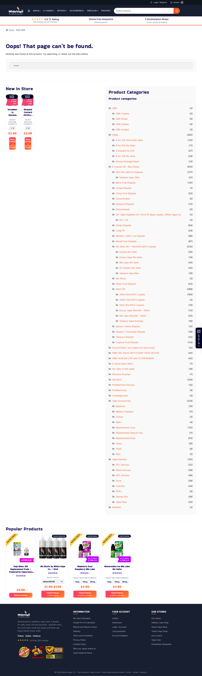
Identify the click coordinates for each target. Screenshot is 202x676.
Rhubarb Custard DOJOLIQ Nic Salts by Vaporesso (28, 112)
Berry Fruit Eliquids (125, 182)
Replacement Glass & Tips (129, 432)
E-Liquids (48, 11)
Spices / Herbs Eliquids (128, 326)
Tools (118, 448)
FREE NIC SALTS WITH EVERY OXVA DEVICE (135, 353)
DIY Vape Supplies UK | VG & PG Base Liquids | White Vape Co (148, 214)
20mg (92, 582)
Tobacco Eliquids (125, 337)
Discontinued (122, 209)
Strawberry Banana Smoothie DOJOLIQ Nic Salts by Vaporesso (12, 112)
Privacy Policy (79, 640)
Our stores (156, 618)
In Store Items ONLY (122, 363)
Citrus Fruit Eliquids (126, 193)
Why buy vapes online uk (84, 648)
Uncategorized (120, 395)
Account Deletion (120, 635)
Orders (115, 618)
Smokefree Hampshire (161, 644)
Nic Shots (121, 278)
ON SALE (117, 379)
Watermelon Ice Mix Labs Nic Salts (117, 568)
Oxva (118, 480)
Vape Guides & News (82, 653)
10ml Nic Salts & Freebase (129, 172)
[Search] (177, 11)
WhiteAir (116, 507)
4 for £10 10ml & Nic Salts (129, 140)
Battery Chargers (125, 411)
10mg (85, 582)
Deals (36, 11)
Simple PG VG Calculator (84, 622)
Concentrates (123, 198)
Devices (61, 11)
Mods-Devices (123, 470)
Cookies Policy (79, 644)
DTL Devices (122, 464)
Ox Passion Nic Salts (130, 267)
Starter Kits (122, 496)
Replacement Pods (125, 438)
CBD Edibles (122, 124)
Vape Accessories (121, 400)
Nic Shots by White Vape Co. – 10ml (52, 568)
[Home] (28, 10)
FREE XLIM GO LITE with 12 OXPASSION (133, 358)
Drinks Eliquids (123, 225)
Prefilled (92, 11)
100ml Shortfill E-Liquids (132, 294)
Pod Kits (120, 486)
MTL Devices (122, 475)
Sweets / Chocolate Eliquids (130, 331)
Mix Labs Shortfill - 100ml (132, 315)
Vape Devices (119, 459)
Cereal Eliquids (123, 188)
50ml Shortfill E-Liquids (131, 305)
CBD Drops (122, 118)
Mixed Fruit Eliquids (126, 241)
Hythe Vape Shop (159, 627)
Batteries (120, 406)
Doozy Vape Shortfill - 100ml (134, 310)
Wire (118, 454)
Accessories (76, 11)
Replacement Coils (125, 427)
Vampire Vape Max (129, 273)
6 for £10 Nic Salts (125, 156)
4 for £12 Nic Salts (125, 145)
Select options (20, 595)
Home (11, 30)
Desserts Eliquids (125, 204)
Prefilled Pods (119, 390)
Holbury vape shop (159, 622)
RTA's (118, 491)
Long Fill (120, 230)
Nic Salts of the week (123, 369)
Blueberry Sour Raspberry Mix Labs (85, 568)
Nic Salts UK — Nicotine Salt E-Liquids (136, 246)
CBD (114, 108)
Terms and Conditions (83, 635)
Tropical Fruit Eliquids (127, 342)
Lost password (118, 631)
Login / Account (119, 627)
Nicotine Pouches (121, 374)
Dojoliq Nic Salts (128, 252)
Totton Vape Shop (159, 631)
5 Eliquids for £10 (125, 150)
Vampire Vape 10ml (129, 177)
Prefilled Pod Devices (123, 384)
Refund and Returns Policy (85, 627)
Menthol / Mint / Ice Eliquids (130, 236)
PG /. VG (123, 220)
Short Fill (120, 289)
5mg (77, 582)
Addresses (117, 622)
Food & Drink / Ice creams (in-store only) (133, 347)
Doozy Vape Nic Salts (130, 257)
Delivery (76, 631)
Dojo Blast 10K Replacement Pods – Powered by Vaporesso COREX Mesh (20, 569)
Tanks (119, 443)
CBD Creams (122, 113)
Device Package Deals (127, 161)
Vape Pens (121, 502)
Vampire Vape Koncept (131, 321)
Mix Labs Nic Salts (129, 262)
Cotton (119, 416)
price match (156, 635)
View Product (12, 143)
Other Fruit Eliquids (126, 283)
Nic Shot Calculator (81, 618)
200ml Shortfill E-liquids (132, 299)
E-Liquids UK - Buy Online (125, 166)
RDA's (119, 422)
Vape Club (156, 640)
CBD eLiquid (122, 129)
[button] (199, 338)
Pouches (105, 11)
